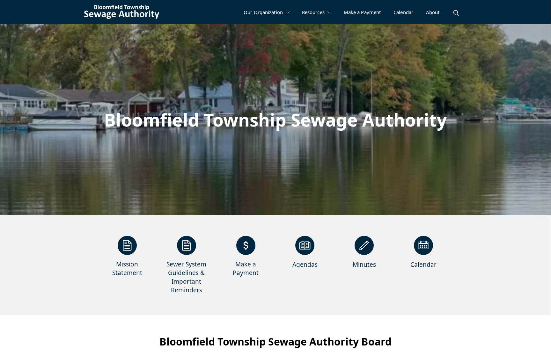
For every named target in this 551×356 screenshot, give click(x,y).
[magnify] (456, 12)
